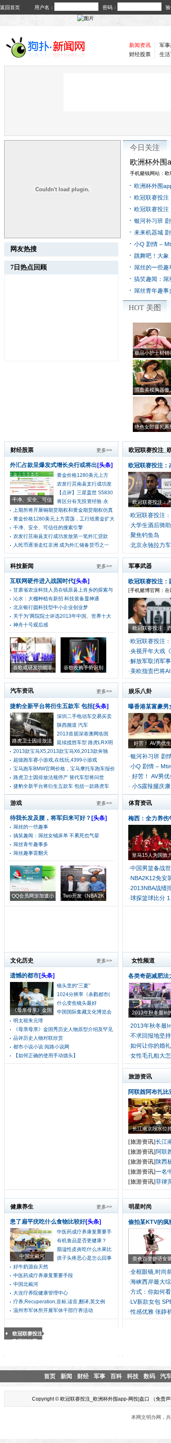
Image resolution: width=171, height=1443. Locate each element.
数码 (149, 1376)
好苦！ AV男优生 (152, 743)
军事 (99, 1376)
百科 (116, 1376)
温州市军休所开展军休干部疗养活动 (53, 1310)
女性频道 (143, 960)
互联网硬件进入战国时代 (50, 580)
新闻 (66, 1376)
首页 (50, 1376)
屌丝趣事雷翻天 (30, 853)
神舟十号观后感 (30, 625)
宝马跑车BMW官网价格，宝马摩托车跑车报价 (64, 769)
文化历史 (22, 960)
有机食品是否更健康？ (82, 1240)
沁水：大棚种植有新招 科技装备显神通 (56, 599)
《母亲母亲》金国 (32, 1010)
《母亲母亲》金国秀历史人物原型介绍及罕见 (63, 1029)
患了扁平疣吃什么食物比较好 (55, 1221)
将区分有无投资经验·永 (82, 501)
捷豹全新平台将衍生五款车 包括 (59, 706)
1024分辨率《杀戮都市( (83, 994)
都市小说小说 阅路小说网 (41, 1047)
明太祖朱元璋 (28, 1021)
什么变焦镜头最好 (77, 1003)
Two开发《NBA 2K (83, 896)
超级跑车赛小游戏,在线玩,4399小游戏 (55, 760)
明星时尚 (140, 1206)
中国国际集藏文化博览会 (84, 1012)
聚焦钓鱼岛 (144, 535)
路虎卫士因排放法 (32, 741)
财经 (83, 1376)
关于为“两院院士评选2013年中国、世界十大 (62, 616)
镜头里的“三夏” (73, 986)
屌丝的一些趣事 (30, 827)
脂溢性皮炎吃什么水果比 (84, 1249)
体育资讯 (140, 802)
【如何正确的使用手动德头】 (45, 1055)
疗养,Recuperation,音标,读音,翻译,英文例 (59, 1302)
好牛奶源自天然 (30, 1267)
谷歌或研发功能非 (33, 668)
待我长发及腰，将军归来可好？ (58, 817)
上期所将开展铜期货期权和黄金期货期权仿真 (63, 510)
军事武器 (140, 565)
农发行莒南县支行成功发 (84, 484)
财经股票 (140, 54)
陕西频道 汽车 (72, 725)
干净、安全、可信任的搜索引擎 (48, 527)
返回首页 (10, 7)
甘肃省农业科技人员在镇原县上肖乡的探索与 (63, 590)
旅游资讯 (140, 1076)
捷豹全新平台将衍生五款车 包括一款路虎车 (61, 786)
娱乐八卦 (140, 691)
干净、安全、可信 (32, 500)
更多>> (104, 450)
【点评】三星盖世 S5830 (85, 493)
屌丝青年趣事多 (30, 844)
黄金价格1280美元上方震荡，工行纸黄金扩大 (64, 519)
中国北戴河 (32, 1256)
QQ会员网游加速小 (33, 896)
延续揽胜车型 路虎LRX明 (85, 742)
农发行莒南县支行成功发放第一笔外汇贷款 (60, 536)
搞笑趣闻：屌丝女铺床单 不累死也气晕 (56, 836)
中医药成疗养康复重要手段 (43, 1275)
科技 (133, 1376)
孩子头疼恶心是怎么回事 (84, 1258)
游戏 (16, 802)
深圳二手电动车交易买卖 (84, 716)
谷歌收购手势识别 (83, 668)
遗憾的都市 (32, 975)
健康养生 (22, 1206)
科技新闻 (22, 565)
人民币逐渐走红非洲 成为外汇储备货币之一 (61, 545)
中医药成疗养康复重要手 (84, 1232)
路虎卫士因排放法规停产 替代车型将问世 (58, 777)
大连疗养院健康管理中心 (40, 1293)
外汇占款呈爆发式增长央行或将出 (61, 464)
